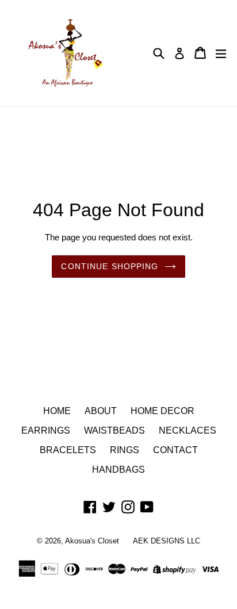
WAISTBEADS (114, 430)
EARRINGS (45, 430)
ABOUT (101, 411)
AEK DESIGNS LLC (166, 541)
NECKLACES (187, 430)
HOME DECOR (162, 411)
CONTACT (175, 450)
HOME (57, 411)
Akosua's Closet (92, 541)
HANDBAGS (118, 469)
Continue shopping (109, 266)
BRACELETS (68, 450)
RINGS (124, 450)
